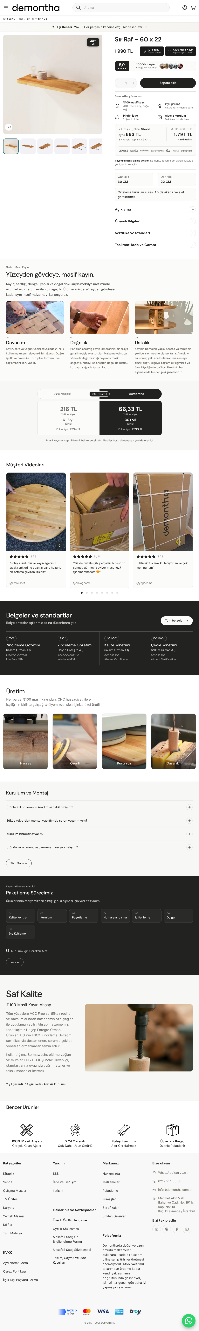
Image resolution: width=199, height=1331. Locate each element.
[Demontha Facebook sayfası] (177, 1229)
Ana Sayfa (9, 18)
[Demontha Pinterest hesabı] (166, 1229)
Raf (21, 18)
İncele (14, 962)
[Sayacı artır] (133, 83)
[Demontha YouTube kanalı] (187, 1229)
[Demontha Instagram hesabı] (156, 1229)
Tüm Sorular (18, 863)
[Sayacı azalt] (118, 83)
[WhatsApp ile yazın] (189, 1321)
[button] (121, 7)
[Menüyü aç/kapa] (6, 7)
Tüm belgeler (174, 621)
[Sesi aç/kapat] (59, 545)
